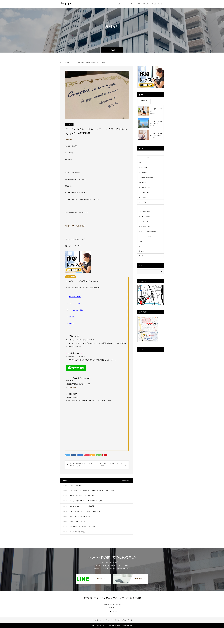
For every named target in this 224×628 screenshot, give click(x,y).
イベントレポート (144, 182)
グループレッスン (144, 192)
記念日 (141, 256)
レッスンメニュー (74, 303)
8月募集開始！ (69, 139)
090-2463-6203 (72, 387)
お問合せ (71, 323)
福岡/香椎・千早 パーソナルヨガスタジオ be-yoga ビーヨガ (112, 598)
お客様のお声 (143, 172)
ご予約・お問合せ (157, 4)
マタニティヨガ (143, 221)
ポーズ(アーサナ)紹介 (145, 216)
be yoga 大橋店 (144, 158)
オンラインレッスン (144, 187)
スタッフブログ (143, 197)
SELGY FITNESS (143, 167)
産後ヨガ (141, 251)
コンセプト (118, 4)
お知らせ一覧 (126, 480)
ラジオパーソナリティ (145, 236)
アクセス (145, 4)
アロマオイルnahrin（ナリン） (147, 177)
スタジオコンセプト (75, 297)
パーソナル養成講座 (144, 211)
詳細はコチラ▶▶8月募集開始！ (75, 226)
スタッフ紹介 (143, 202)
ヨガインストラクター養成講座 (147, 231)
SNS (138, 4)
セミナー (141, 207)
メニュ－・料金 (129, 4)
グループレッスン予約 (76, 310)
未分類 (141, 246)
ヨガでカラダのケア (144, 226)
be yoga (141, 153)
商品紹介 (141, 241)
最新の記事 (144, 100)
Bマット (141, 162)
